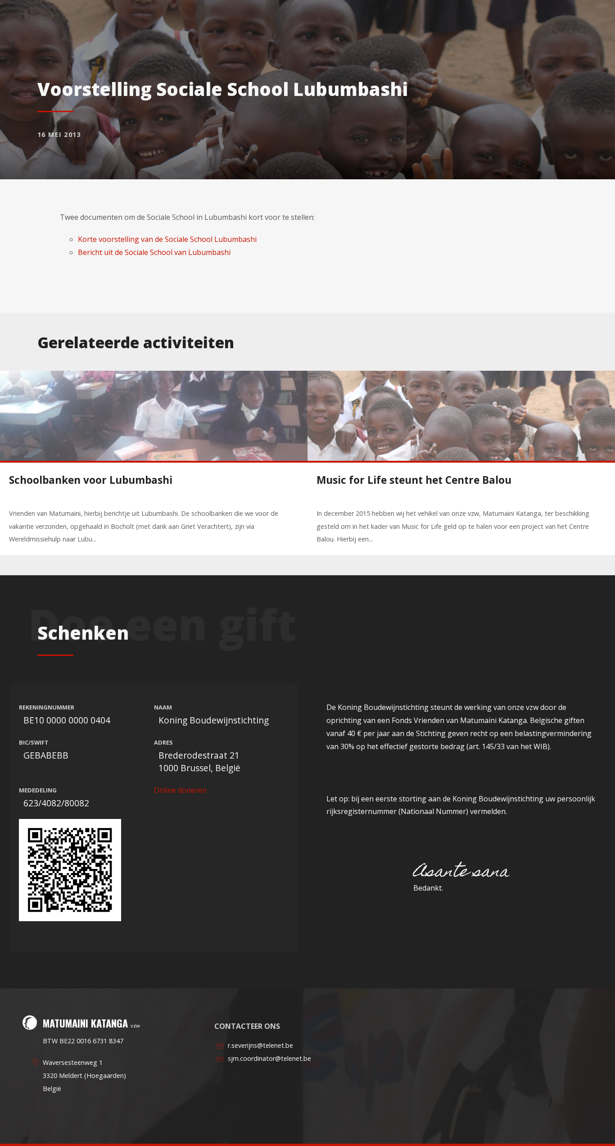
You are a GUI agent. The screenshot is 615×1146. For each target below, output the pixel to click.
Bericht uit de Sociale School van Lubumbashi (154, 252)
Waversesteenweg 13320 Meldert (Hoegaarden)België (84, 1075)
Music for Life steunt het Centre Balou (414, 480)
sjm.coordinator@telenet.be (269, 1058)
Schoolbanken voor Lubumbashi (90, 480)
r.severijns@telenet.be (260, 1045)
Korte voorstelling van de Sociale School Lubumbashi (167, 239)
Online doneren (180, 790)
